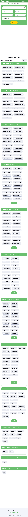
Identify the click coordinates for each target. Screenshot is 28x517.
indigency (15, 320)
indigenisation (7, 114)
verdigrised (6, 237)
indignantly (16, 240)
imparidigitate (18, 101)
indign (18, 438)
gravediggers (7, 188)
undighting (16, 275)
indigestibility (7, 71)
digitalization (7, 94)
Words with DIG (17, 3)
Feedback (9, 515)
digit (11, 451)
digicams (6, 361)
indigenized (6, 217)
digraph (21, 396)
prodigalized (7, 168)
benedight (15, 316)
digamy (5, 431)
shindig (21, 406)
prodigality (6, 230)
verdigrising (7, 195)
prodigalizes (18, 168)
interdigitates (7, 118)
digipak (5, 396)
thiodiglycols (7, 135)
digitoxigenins (7, 98)
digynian (14, 368)
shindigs (6, 375)
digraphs (6, 355)
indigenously (17, 195)
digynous (6, 371)
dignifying (15, 265)
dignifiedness (18, 138)
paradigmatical (19, 98)
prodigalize (6, 213)
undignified (16, 233)
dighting (15, 358)
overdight (15, 313)
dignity (14, 406)
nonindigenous (7, 158)
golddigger (6, 288)
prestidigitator (7, 77)
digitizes (6, 306)
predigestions (18, 148)
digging (13, 413)
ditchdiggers (7, 178)
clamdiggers (17, 230)
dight (5, 451)
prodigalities (7, 151)
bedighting (6, 268)
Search (14, 22)
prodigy (5, 399)
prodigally (15, 272)
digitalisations (7, 81)
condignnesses (7, 145)
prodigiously (17, 192)
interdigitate (17, 155)
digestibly (16, 268)
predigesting (7, 198)
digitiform (6, 272)
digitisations (7, 155)
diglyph (5, 393)
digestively (16, 223)
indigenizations (19, 67)
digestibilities (19, 74)
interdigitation (7, 84)
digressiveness (7, 104)
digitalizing (6, 172)
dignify (21, 393)
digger (12, 434)
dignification (7, 138)
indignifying (17, 178)
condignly (6, 320)
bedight (13, 396)
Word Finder (10, 3)
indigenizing (17, 172)
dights (13, 431)
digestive (15, 326)
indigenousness (19, 114)
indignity (14, 333)
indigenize (15, 261)
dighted (5, 403)
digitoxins (6, 265)
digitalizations (7, 67)
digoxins (22, 348)
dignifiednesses (8, 74)
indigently (15, 285)
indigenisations (19, 81)
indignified (6, 233)
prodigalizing (7, 128)
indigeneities (18, 158)
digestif (14, 365)
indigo (5, 441)
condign (5, 413)
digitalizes (16, 217)
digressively (7, 185)
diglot (12, 438)
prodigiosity (7, 192)
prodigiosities (7, 108)
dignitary (6, 333)
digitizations (7, 131)
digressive (15, 282)
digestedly (6, 275)
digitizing (6, 258)
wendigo (14, 409)
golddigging (16, 237)
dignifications (7, 101)
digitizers (6, 261)
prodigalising (18, 141)
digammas (6, 358)
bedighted (15, 310)
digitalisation (18, 111)
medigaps (15, 361)
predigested (16, 243)
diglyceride (6, 227)
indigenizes (6, 220)
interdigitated (7, 111)
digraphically (18, 128)
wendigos (6, 378)
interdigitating (19, 77)
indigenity (6, 285)
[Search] (24, 8)
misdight (14, 355)
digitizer (14, 303)
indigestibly (17, 188)
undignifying (7, 182)
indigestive (6, 240)
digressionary (7, 141)
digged (20, 431)
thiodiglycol (17, 175)
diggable (6, 368)
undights (14, 375)
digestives (16, 278)
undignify (6, 316)
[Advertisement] (14, 41)
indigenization (18, 94)
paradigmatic (18, 185)
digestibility (17, 135)
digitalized (16, 213)
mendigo (21, 413)
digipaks (6, 351)
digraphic (6, 310)
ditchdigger (7, 223)
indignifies (6, 243)
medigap (6, 406)
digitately (6, 282)
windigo (22, 409)
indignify (6, 313)
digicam (13, 403)
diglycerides (17, 182)
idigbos (5, 416)
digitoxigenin (18, 131)
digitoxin (14, 306)
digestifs (6, 326)
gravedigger (16, 227)
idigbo (5, 434)
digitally (5, 330)
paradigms (15, 323)
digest (19, 434)
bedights (14, 351)
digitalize (15, 258)
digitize (5, 348)
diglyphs (13, 348)
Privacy (14, 515)
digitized (6, 303)
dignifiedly (16, 220)
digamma (14, 399)
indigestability (18, 71)
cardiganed (6, 278)
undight (5, 409)
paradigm (6, 365)
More (14, 203)
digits (5, 438)
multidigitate (7, 148)
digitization (6, 175)
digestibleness (19, 104)
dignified (6, 323)
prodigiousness (19, 108)
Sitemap (19, 515)
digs (4, 462)
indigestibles (19, 145)
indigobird (16, 288)
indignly (14, 371)
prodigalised (17, 198)
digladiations (18, 151)
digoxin (13, 393)
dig (4, 472)
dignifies (14, 330)
